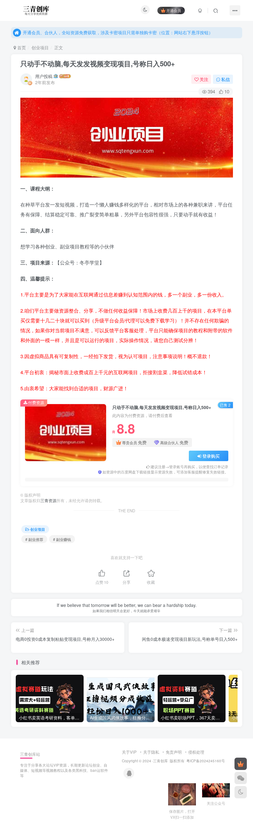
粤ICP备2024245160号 (205, 760)
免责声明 (174, 752)
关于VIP (129, 752)
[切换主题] (240, 792)
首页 (21, 47)
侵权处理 (196, 752)
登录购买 (211, 456)
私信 (225, 79)
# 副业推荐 (34, 539)
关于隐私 (151, 752)
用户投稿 (43, 76)
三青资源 (48, 500)
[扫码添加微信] (240, 778)
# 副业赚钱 (62, 539)
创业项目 (40, 47)
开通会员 (173, 10)
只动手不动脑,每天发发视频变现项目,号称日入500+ (97, 63)
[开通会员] (240, 764)
